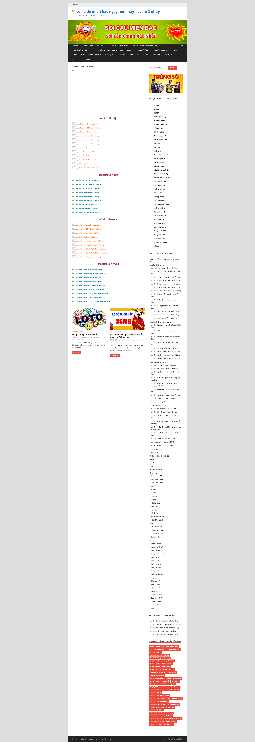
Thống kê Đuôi (159, 200)
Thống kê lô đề (142, 50)
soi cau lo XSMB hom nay (157, 698)
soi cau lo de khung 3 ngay (157, 690)
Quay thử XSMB (160, 231)
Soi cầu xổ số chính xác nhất (167, 721)
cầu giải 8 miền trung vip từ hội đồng (163, 398)
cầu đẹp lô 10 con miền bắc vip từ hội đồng (165, 277)
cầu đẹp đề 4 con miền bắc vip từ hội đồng (165, 280)
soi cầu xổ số (153, 721)
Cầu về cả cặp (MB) (161, 174)
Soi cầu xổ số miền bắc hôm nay (145, 46)
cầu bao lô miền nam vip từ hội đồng (163, 409)
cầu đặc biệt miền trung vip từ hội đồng (164, 368)
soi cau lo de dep (174, 687)
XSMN (75, 55)
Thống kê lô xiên (160, 189)
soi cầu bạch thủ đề (173, 704)
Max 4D (157, 147)
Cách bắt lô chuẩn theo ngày (158, 649)
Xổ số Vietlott (155, 503)
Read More (76, 352)
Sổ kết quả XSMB (160, 120)
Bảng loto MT (155, 581)
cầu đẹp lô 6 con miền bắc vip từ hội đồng (165, 315)
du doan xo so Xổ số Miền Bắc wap (160, 666)
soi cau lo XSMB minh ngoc (174, 698)
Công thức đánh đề (155, 661)
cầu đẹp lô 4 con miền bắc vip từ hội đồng (165, 311)
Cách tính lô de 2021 (174, 649)
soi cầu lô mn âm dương (157, 707)
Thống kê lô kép (159, 193)
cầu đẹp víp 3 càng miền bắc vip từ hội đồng (166, 348)
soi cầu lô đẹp (170, 707)
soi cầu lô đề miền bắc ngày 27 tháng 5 (161, 716)
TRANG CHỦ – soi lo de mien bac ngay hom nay (90, 46)
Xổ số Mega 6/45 (160, 136)
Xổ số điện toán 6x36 (161, 155)
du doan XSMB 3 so (155, 669)
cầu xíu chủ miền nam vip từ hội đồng (163, 442)
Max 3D (157, 143)
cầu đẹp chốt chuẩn (168, 661)
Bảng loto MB (155, 588)
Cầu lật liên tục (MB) (161, 170)
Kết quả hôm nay (94, 55)
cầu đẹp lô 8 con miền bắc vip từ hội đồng (165, 318)
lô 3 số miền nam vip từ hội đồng (162, 445)
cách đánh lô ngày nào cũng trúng (159, 655)
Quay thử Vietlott (160, 242)
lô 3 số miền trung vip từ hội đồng (162, 402)
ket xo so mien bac (168, 669)
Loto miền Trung (160, 227)
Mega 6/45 (154, 499)
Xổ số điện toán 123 (161, 159)
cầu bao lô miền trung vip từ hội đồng (163, 365)
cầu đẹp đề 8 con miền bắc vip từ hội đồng (165, 287)
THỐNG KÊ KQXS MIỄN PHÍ (160, 50)
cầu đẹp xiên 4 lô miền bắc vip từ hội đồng (165, 358)
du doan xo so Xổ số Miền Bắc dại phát (161, 663)
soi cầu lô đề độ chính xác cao (172, 718)
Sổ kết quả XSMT (160, 128)
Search (172, 68)
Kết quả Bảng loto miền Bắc (85, 334)
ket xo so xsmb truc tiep (157, 675)
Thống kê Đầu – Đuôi (161, 204)
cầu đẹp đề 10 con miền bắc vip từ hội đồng (166, 291)
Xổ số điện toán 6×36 (158, 520)
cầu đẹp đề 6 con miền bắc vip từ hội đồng (165, 284)
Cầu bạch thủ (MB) (160, 166)
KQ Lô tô (168, 55)
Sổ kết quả (109, 55)
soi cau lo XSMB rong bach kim (159, 701)
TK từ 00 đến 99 (160, 216)
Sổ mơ (88, 59)
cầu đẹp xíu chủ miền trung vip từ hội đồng (165, 395)
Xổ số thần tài (159, 162)
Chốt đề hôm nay (126, 50)
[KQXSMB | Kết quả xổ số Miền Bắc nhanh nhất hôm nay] (127, 319)
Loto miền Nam (159, 223)
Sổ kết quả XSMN (160, 124)
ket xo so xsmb (172, 672)
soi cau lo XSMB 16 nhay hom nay (159, 695)
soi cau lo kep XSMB (173, 690)
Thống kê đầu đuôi (160, 181)
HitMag (180, 739)
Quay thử (77, 59)
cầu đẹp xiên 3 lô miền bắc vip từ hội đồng (165, 355)
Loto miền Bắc (159, 219)
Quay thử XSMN (160, 235)
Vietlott (121, 55)
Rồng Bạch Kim (154, 687)
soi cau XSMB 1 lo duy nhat (158, 704)
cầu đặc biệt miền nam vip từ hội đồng (164, 412)
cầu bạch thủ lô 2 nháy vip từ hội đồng (164, 268)
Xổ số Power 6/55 (160, 139)
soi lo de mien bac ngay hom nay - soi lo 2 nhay (97, 739)
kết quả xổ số (177, 678)
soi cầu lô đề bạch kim (156, 710)
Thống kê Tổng (159, 208)
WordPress (171, 739)
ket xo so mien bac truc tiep (158, 672)
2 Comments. (80, 339)
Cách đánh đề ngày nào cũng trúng (160, 658)
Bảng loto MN (156, 584)
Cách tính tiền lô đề (155, 652)
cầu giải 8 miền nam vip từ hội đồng (163, 438)
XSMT (83, 55)
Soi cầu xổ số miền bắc (119, 46)
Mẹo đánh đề (175, 681)
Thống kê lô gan (159, 185)
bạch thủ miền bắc (155, 646)
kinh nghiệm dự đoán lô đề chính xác (160, 678)
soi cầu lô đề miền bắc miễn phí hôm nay (161, 713)
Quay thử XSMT (160, 238)
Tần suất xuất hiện (160, 212)
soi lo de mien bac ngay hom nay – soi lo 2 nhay (118, 11)
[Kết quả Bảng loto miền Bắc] (89, 319)
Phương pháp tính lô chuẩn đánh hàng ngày (162, 684)
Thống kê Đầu (159, 197)
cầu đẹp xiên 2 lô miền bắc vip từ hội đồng (165, 351)
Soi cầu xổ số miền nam (106, 50)
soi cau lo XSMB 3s (155, 692)
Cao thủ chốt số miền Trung (170, 646)
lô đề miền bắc (165, 681)
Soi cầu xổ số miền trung (83, 50)
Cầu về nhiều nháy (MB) (162, 178)
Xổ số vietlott (159, 132)
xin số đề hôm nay (168, 724)
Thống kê (156, 55)
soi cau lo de (164, 687)
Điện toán (134, 55)
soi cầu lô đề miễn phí (156, 718)
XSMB (175, 50)
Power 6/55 (155, 496)
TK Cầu (145, 55)
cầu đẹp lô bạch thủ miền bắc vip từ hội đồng (165, 624)
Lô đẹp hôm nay (154, 681)
